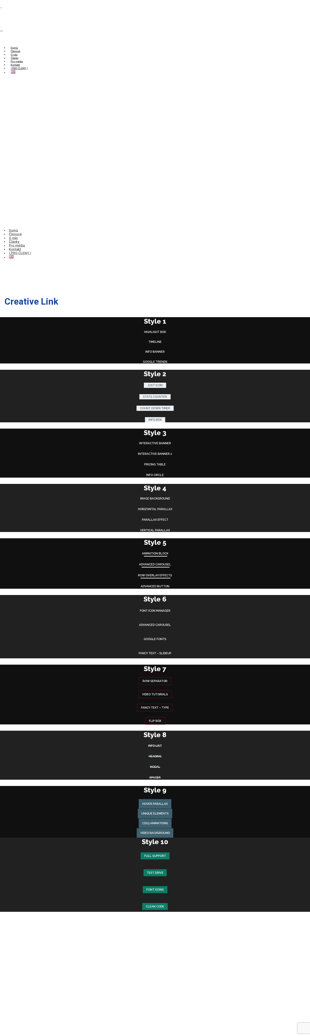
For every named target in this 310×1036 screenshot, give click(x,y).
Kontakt (15, 65)
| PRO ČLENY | (19, 68)
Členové (15, 51)
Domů (14, 48)
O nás (14, 54)
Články (14, 58)
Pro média (17, 61)
